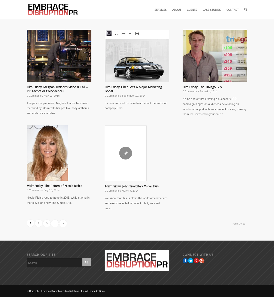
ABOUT (176, 10)
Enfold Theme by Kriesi (93, 291)
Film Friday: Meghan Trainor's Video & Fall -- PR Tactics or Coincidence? (57, 89)
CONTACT (232, 10)
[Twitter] (190, 260)
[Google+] (201, 260)
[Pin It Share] (196, 260)
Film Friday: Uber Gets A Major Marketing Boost (133, 89)
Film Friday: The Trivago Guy (202, 87)
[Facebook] (185, 260)
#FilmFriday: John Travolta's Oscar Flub (132, 186)
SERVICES (161, 10)
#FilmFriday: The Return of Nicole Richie (54, 186)
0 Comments (34, 95)
